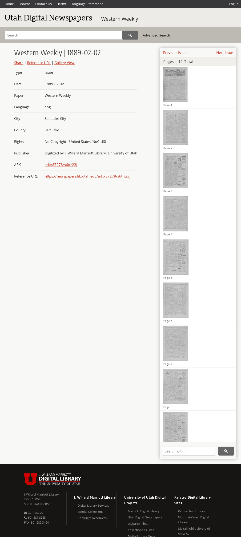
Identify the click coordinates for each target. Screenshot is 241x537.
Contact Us (43, 4)
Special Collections (90, 511)
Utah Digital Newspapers (145, 517)
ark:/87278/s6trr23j (61, 164)
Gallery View (64, 62)
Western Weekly (119, 19)
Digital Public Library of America (194, 531)
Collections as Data (141, 530)
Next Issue (224, 52)
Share (18, 62)
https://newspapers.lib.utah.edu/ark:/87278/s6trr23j (87, 176)
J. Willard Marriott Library (41, 494)
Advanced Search (156, 35)
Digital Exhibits (138, 523)
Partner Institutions (191, 511)
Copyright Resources (92, 518)
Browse (24, 4)
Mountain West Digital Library (193, 519)
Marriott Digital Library (144, 511)
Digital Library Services (93, 505)
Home (9, 4)
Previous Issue (174, 52)
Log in (234, 4)
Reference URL (39, 62)
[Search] (130, 35)
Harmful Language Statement (79, 4)
